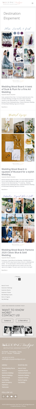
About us (4, 370)
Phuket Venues (6, 377)
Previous (17, 276)
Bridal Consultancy (7, 382)
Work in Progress (6, 297)
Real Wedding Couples (7, 294)
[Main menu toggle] (32, 3)
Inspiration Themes (6, 292)
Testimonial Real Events (24, 373)
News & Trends (5, 285)
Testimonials (5, 387)
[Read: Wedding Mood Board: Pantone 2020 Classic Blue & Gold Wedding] (18, 220)
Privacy (24, 406)
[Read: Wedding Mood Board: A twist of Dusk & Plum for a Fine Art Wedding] (18, 54)
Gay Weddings (5, 299)
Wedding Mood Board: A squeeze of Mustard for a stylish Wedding (18, 172)
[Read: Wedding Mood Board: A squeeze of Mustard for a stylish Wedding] (18, 139)
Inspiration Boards (6, 94)
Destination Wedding (23, 375)
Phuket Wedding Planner (8, 368)
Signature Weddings (7, 375)
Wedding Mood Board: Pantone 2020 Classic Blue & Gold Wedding (18, 252)
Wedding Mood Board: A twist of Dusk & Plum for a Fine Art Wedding (17, 89)
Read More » (5, 107)
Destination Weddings (7, 287)
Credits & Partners (16, 406)
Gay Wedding (5, 380)
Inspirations (5, 384)
